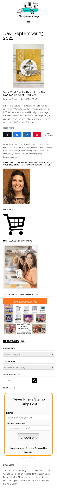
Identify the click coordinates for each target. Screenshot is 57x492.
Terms (27, 458)
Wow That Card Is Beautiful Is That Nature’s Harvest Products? (24, 93)
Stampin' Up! (16, 144)
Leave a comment (10, 157)
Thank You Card (21, 153)
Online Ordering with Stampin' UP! (33, 150)
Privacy (33, 458)
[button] (28, 22)
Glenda (35, 99)
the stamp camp (35, 153)
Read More (8, 127)
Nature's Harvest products (27, 147)
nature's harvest (36, 144)
